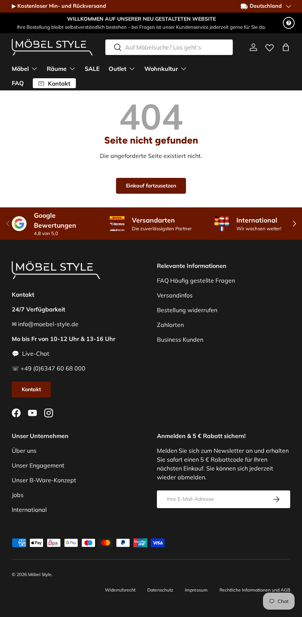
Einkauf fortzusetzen (151, 185)
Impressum (196, 590)
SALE (92, 68)
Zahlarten (170, 324)
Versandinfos (175, 295)
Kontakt (31, 389)
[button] (286, 47)
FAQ (18, 83)
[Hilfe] (289, 23)
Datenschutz (160, 590)
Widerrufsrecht (120, 590)
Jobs (18, 495)
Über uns (24, 450)
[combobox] (169, 47)
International (29, 509)
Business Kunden (180, 339)
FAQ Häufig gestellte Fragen (196, 280)
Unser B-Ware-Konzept (44, 480)
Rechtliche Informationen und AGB (255, 590)
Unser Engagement (38, 465)
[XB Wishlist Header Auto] (269, 46)
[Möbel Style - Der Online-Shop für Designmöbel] (52, 47)
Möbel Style (40, 574)
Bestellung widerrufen (187, 310)
